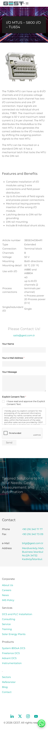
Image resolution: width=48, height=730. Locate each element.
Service (6, 624)
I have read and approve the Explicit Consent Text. (26, 402)
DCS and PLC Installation (17, 614)
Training (7, 629)
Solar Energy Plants (13, 634)
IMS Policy (8, 600)
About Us (7, 585)
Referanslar (9, 682)
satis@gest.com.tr (24, 335)
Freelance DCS (11, 653)
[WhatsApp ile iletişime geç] (41, 723)
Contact (6, 692)
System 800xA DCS (13, 648)
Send (9, 442)
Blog (5, 687)
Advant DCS (9, 658)
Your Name (8, 344)
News (5, 595)
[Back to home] (13, 3)
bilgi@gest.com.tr (32, 543)
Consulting (8, 619)
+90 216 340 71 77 (32, 529)
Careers (6, 590)
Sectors (6, 677)
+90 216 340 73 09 (32, 534)
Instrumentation (12, 663)
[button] (24, 3)
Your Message (9, 372)
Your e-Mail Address (13, 358)
